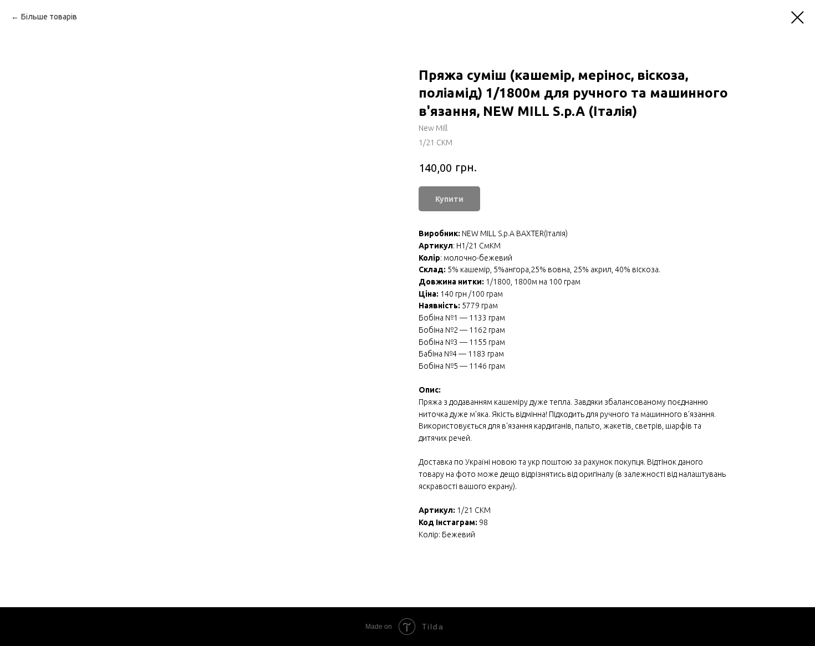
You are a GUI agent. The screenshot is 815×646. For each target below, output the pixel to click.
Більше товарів (49, 16)
